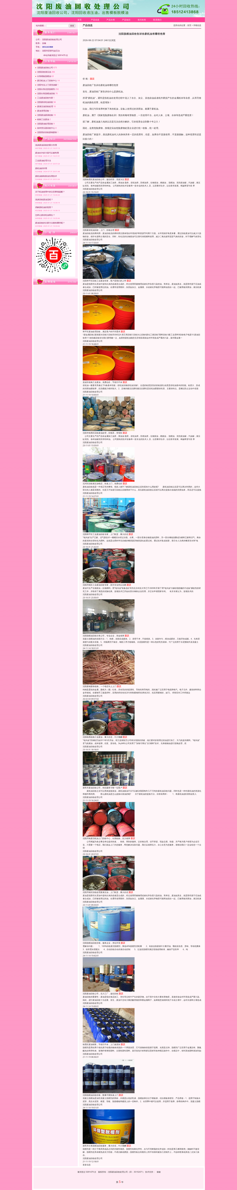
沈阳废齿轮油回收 (45, 102)
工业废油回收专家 (45, 97)
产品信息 (95, 19)
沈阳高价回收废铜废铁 (47, 132)
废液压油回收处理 (45, 106)
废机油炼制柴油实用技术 (46, 176)
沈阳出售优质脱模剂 (46, 89)
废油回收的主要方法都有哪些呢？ (50, 222)
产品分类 (111, 19)
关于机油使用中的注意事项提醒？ (50, 191)
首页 (80, 19)
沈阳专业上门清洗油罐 (47, 84)
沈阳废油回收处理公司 (92, 189)
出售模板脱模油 (44, 76)
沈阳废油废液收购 (45, 115)
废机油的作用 (41, 168)
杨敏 (159, 1172)
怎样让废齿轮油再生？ (45, 215)
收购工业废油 (43, 119)
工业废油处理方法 (43, 160)
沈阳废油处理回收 (45, 123)
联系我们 (157, 19)
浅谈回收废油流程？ (44, 199)
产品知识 (126, 19)
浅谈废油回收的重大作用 (46, 145)
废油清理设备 (43, 110)
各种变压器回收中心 (46, 128)
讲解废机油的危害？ (44, 207)
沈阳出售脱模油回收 (46, 93)
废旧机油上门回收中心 (47, 80)
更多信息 (87, 1164)
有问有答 (142, 19)
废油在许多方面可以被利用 (47, 152)
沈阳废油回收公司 (45, 67)
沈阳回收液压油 (44, 72)
